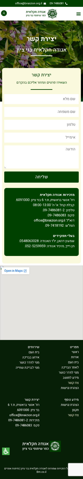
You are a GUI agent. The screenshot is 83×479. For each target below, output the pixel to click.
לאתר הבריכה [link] (70, 367)
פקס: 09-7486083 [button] (27, 425)
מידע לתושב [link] (71, 377)
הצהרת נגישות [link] (70, 388)
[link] (59, 3)
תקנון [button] (75, 410)
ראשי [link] (75, 352)
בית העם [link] (73, 362)
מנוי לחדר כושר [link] (69, 372)
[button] (78, 13)
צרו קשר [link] (73, 382)
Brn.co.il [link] (41, 472)
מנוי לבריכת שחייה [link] (27, 367)
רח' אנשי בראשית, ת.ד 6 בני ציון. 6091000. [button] (23, 407)
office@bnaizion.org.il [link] (24, 415)
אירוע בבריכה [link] (30, 357)
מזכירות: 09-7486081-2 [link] (23, 420)
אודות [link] (75, 357)
